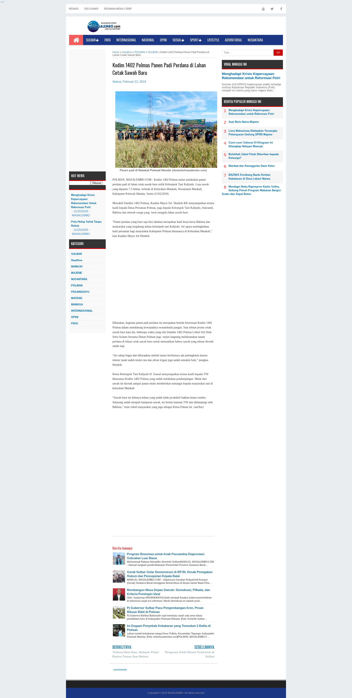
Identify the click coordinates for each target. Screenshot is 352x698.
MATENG (76, 298)
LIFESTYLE (213, 40)
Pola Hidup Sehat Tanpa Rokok (86, 223)
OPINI (163, 40)
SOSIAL (177, 40)
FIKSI (107, 40)
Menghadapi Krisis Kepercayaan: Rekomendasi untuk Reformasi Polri (83, 201)
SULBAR (91, 40)
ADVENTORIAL (233, 40)
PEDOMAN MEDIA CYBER (118, 8)
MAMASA (77, 304)
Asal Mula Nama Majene (244, 121)
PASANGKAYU (80, 291)
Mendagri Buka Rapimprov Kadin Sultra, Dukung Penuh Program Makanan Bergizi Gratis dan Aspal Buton (251, 190)
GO (278, 52)
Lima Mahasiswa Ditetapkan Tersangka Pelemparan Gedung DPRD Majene (253, 132)
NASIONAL (148, 40)
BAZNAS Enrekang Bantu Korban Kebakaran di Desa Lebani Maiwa (249, 176)
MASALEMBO (175, 692)
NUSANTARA (255, 40)
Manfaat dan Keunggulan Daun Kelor (252, 165)
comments (119, 669)
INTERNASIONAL (126, 40)
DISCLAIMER (91, 8)
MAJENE (76, 272)
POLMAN (76, 285)
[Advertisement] (87, 110)
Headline (76, 260)
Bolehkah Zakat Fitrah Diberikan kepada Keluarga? (254, 156)
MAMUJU (76, 266)
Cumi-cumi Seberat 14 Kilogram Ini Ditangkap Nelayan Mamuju (251, 144)
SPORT (194, 40)
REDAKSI (74, 8)
